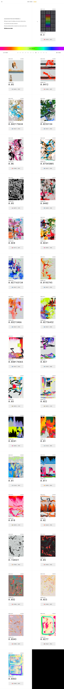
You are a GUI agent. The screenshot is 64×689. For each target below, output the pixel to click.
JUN (30, 52)
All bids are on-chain (8, 28)
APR (25, 52)
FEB (20, 52)
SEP (38, 52)
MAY (28, 52)
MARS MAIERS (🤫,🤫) (32, 1)
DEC (46, 52)
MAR (23, 52)
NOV (43, 52)
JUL (33, 52)
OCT (41, 52)
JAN (17, 52)
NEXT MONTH (58, 52)
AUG (35, 52)
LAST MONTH (5, 52)
